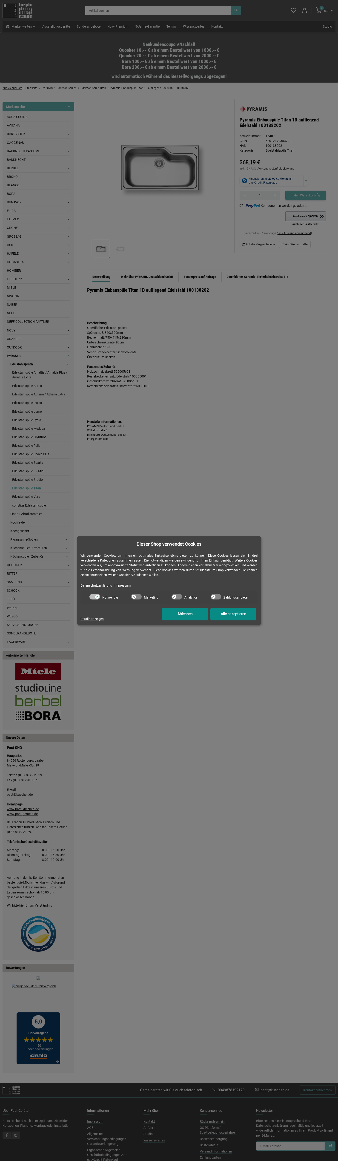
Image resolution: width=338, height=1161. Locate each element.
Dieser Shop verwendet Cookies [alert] (169, 544)
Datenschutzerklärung (96, 585)
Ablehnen (185, 614)
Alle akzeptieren (233, 614)
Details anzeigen (92, 619)
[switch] (94, 596)
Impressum (123, 585)
